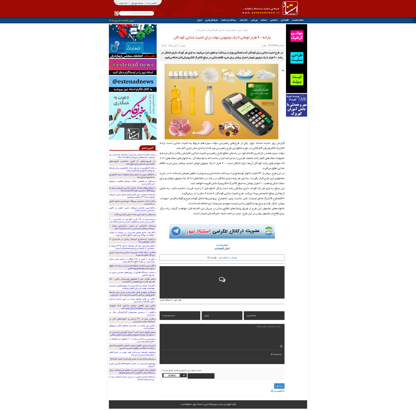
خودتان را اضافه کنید (228, 257)
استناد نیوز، (256, 143)
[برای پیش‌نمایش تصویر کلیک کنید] (221, 101)
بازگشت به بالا (278, 390)
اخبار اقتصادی (222, 248)
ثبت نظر (279, 386)
